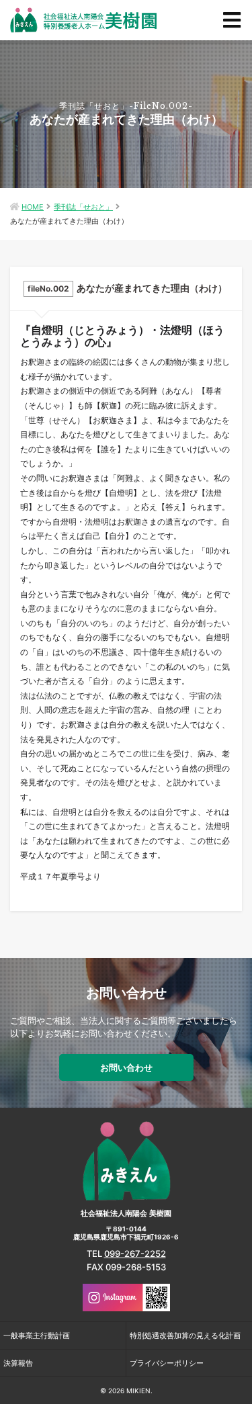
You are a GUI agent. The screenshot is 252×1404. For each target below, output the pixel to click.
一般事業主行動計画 (36, 1335)
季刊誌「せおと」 (83, 207)
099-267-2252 (135, 1254)
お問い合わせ (126, 1067)
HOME (33, 207)
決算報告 (18, 1363)
